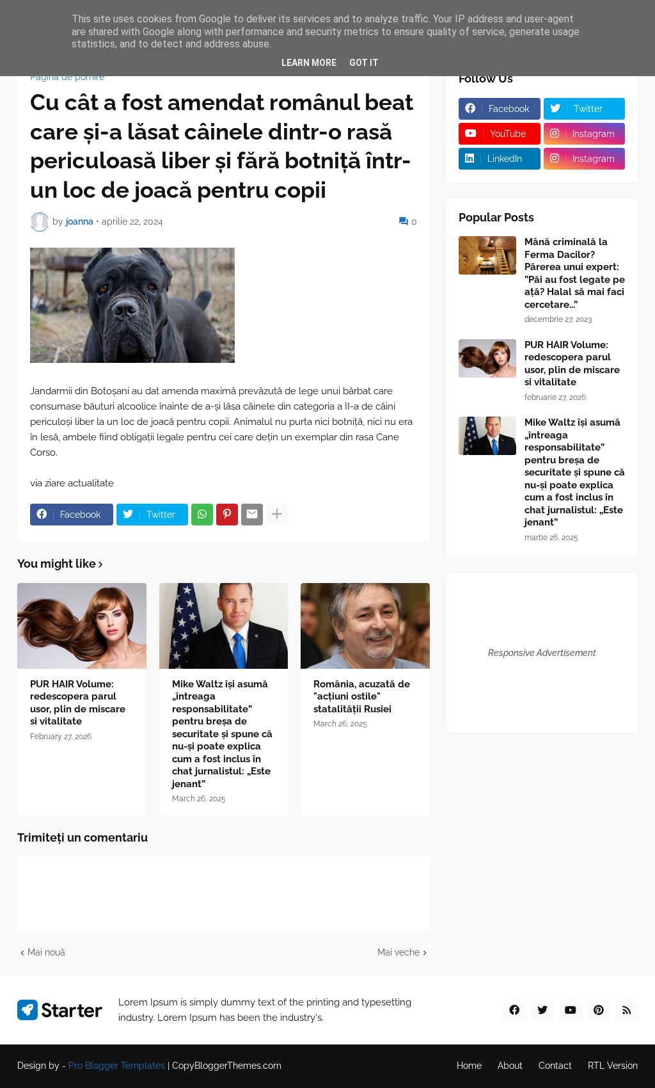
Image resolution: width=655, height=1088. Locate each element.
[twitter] (542, 1010)
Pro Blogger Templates (116, 1065)
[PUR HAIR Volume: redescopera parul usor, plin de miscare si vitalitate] (81, 626)
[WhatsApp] (202, 514)
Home (469, 1065)
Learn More (308, 63)
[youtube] (570, 1010)
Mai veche (398, 952)
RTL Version (613, 1065)
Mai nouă (46, 952)
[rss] (627, 1010)
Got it (364, 63)
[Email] (252, 514)
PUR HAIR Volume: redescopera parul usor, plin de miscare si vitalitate (77, 703)
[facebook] (514, 1010)
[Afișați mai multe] (277, 514)
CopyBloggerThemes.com (226, 1065)
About (510, 1065)
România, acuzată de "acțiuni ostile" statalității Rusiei (361, 696)
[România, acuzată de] (365, 626)
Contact (555, 1065)
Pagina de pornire (67, 76)
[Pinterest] (227, 514)
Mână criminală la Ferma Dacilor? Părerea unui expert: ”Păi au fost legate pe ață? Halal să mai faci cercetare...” (575, 273)
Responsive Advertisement (542, 653)
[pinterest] (599, 1010)
